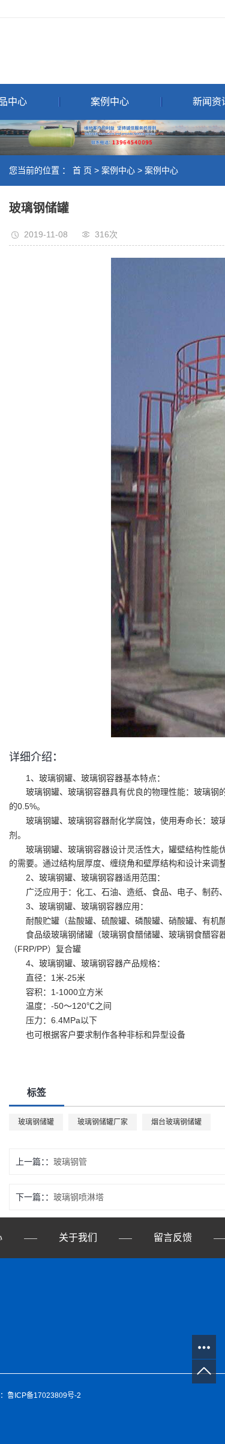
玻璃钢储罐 (36, 1122)
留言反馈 (173, 1237)
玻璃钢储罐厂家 (102, 1122)
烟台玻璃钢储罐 (176, 1122)
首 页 (82, 170)
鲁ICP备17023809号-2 (44, 1395)
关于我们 (78, 1237)
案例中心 (110, 102)
